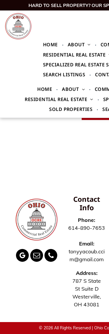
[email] (36, 256)
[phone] (50, 256)
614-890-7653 (86, 228)
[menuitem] (51, 45)
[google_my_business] (22, 256)
